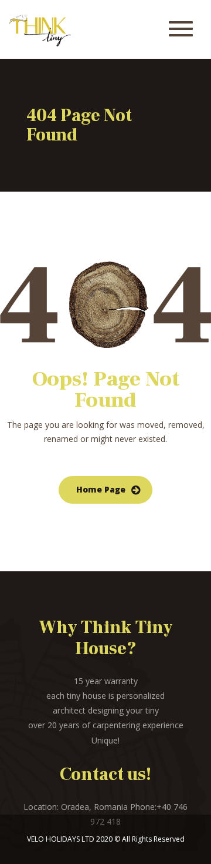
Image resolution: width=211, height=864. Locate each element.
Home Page (100, 489)
